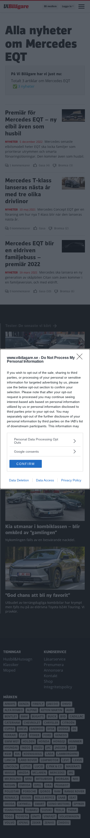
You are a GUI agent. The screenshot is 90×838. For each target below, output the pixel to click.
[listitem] (45, 441)
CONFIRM (25, 464)
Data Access (45, 480)
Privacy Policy (71, 480)
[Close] (81, 358)
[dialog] (45, 419)
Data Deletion (19, 480)
